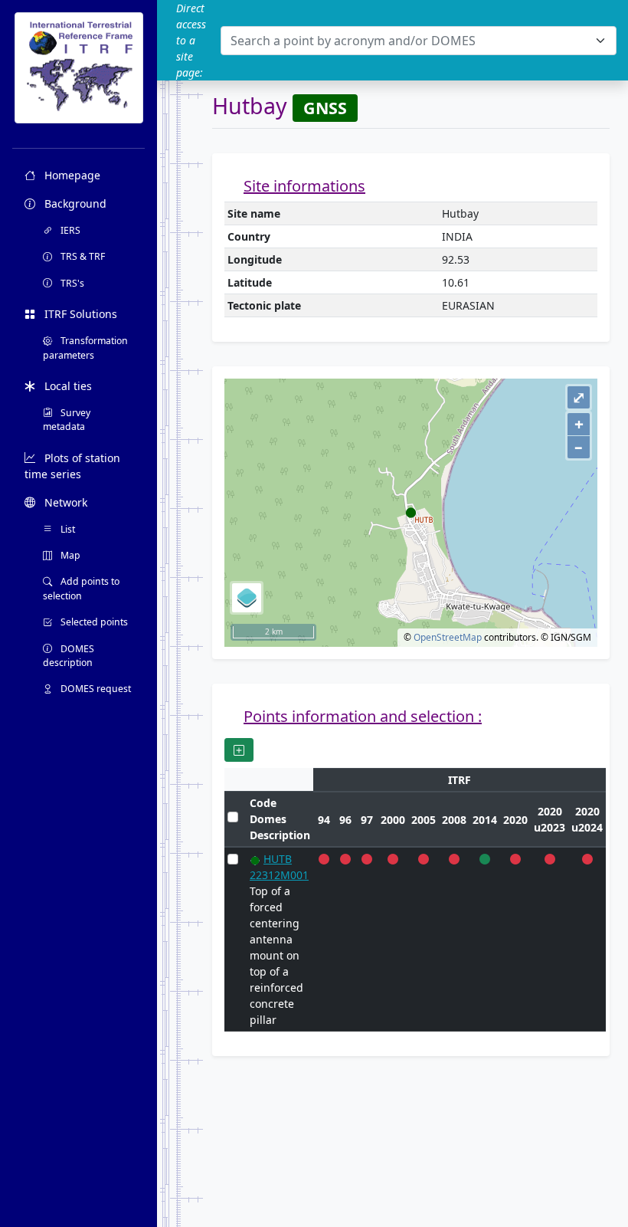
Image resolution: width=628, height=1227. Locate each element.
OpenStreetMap (448, 637)
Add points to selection (81, 588)
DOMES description (68, 655)
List (66, 529)
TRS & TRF (81, 256)
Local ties (66, 386)
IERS (69, 230)
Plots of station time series (72, 466)
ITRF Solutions (79, 314)
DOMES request (94, 688)
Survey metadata (66, 419)
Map (69, 555)
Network (64, 502)
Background (73, 203)
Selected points (93, 621)
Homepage (70, 175)
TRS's (71, 283)
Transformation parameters (85, 347)
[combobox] (419, 40)
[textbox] (409, 40)
